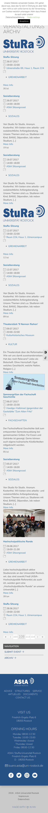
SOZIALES (13, 116)
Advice (8, 691)
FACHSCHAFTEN (17, 420)
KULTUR (12, 344)
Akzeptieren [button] (24, 21)
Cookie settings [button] (33, 17)
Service (37, 691)
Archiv (8, 657)
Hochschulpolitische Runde (18, 541)
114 (33, 636)
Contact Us (23, 697)
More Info (8, 85)
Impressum (24, 796)
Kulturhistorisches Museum (20, 335)
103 (15, 636)
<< (5, 637)
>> (42, 637)
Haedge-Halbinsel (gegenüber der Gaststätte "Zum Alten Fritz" (23, 410)
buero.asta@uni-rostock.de (25, 765)
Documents (30, 694)
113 (28, 636)
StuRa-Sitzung (11, 57)
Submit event (12, 651)
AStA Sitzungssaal (16, 107)
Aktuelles (14, 694)
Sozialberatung (11, 96)
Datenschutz (23, 799)
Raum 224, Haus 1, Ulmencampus (24, 237)
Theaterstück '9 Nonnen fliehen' (20, 324)
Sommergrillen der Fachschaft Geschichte (19, 396)
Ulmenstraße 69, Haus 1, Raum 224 (25, 68)
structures (22, 691)
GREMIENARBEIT (17, 77)
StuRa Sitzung (10, 603)
